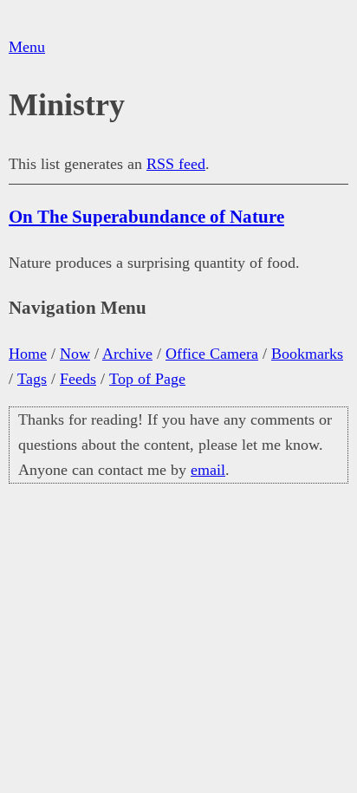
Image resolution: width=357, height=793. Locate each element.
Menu (27, 46)
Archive (127, 353)
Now (75, 353)
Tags (32, 378)
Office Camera (212, 353)
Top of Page (147, 378)
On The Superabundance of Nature (146, 216)
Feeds (78, 378)
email (208, 469)
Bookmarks (307, 353)
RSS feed (175, 163)
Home (28, 353)
